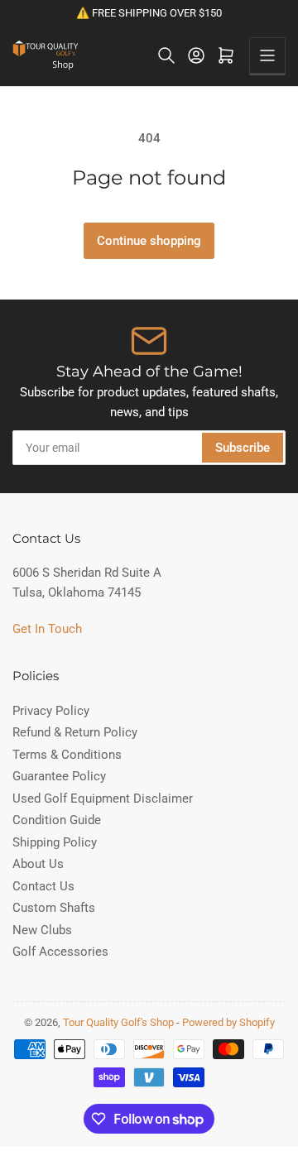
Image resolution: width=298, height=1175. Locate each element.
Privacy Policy (50, 710)
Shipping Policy (54, 842)
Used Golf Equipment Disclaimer (102, 798)
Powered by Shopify (228, 1022)
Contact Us (43, 886)
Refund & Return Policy (74, 732)
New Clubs (42, 930)
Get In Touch (47, 628)
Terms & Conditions (67, 754)
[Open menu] (267, 55)
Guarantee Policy (59, 776)
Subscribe (242, 447)
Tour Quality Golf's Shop (118, 1022)
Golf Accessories (60, 951)
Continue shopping (149, 240)
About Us (38, 863)
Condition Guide (56, 820)
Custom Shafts (53, 907)
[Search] (166, 55)
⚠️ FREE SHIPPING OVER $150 (149, 13)
